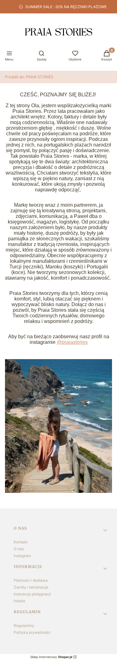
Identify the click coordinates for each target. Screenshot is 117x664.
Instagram (22, 555)
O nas (19, 548)
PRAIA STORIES (29, 77)
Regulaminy (24, 625)
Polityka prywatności (32, 632)
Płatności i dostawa (31, 580)
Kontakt (20, 542)
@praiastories (72, 342)
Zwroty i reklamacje (31, 587)
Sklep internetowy (51, 657)
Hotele (19, 601)
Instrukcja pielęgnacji (32, 594)
